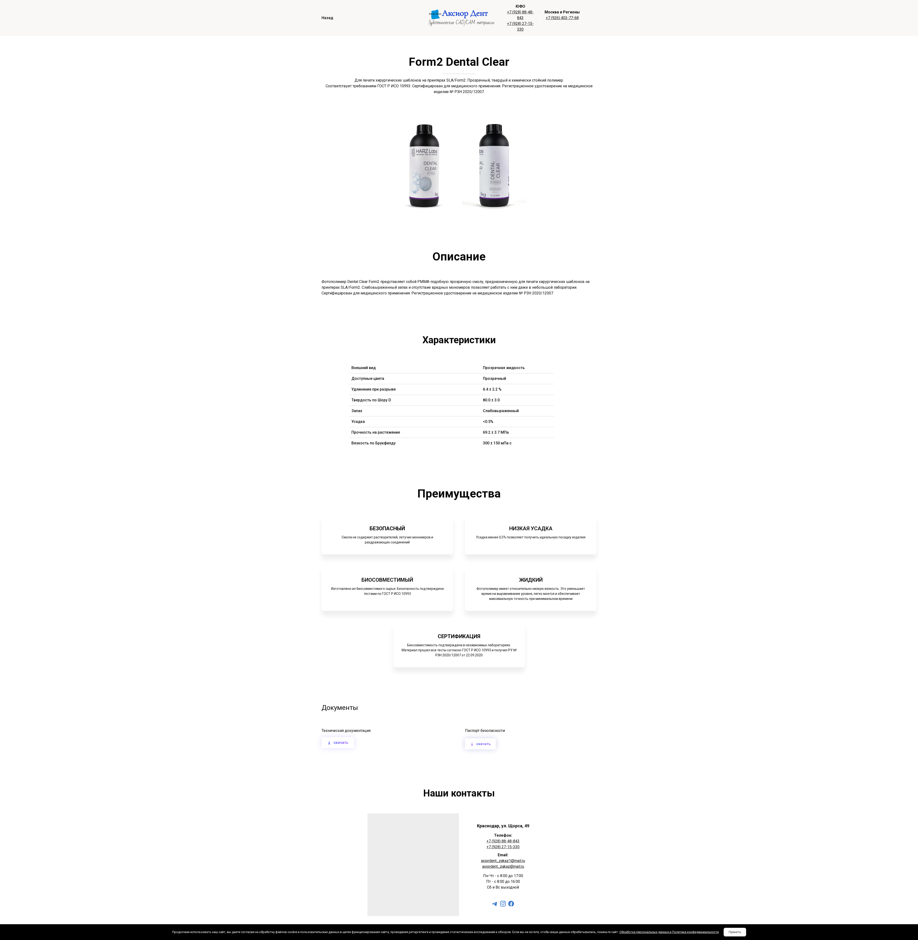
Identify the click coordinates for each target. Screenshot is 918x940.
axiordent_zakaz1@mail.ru (503, 860)
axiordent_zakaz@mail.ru (503, 866)
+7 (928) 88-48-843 (502, 841)
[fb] (511, 904)
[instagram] (503, 904)
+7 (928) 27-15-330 (502, 847)
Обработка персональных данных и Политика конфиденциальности (669, 932)
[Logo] (461, 18)
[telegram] (495, 904)
